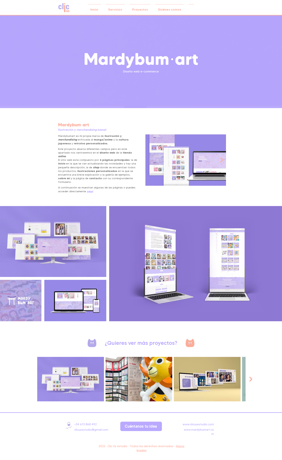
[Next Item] (221, 160)
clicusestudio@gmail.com (91, 429)
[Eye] (64, 7)
